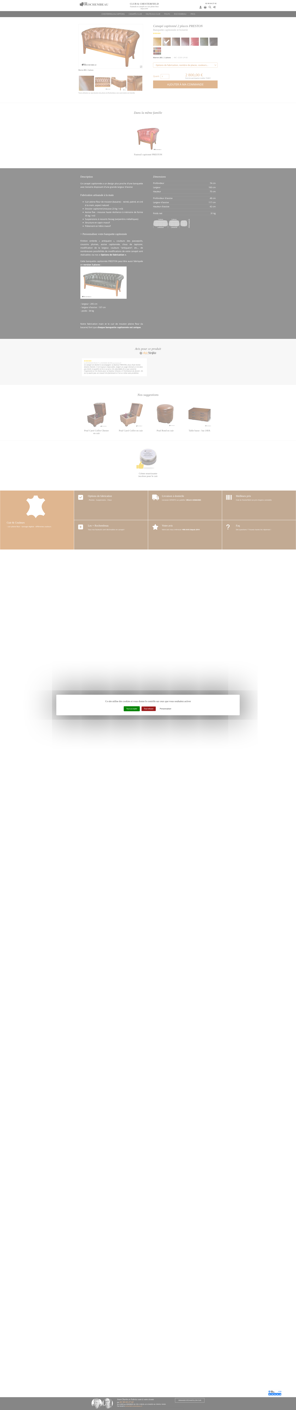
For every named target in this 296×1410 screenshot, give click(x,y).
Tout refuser (148, 709)
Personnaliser (165, 709)
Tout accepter (131, 709)
